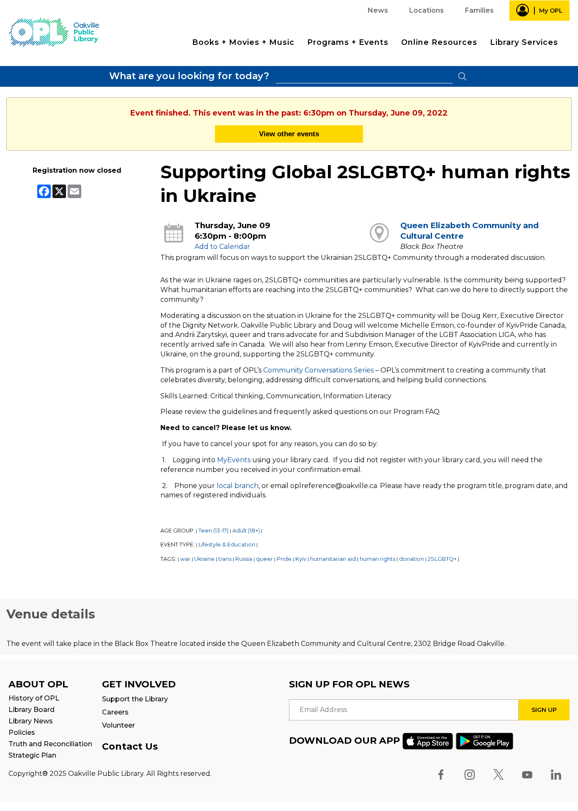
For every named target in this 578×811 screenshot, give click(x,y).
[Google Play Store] (484, 740)
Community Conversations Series (318, 370)
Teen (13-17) (213, 530)
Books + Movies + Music (243, 42)
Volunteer (118, 725)
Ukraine (204, 559)
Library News (30, 721)
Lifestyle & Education (226, 544)
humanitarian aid (333, 559)
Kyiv (300, 559)
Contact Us (130, 746)
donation (411, 559)
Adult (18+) (246, 530)
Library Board (31, 710)
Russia (243, 559)
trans (224, 559)
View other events (289, 134)
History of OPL (33, 698)
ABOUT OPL (38, 684)
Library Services (524, 42)
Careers (115, 712)
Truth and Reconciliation (50, 744)
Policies (21, 732)
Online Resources (439, 42)
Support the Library (135, 699)
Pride (284, 559)
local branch (238, 486)
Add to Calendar (222, 247)
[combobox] (364, 76)
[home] (53, 32)
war (185, 559)
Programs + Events (347, 42)
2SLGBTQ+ (442, 559)
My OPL (551, 10)
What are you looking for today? (189, 76)
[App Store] (427, 740)
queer (264, 559)
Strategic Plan (32, 755)
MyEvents (233, 460)
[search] (364, 76)
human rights (377, 559)
